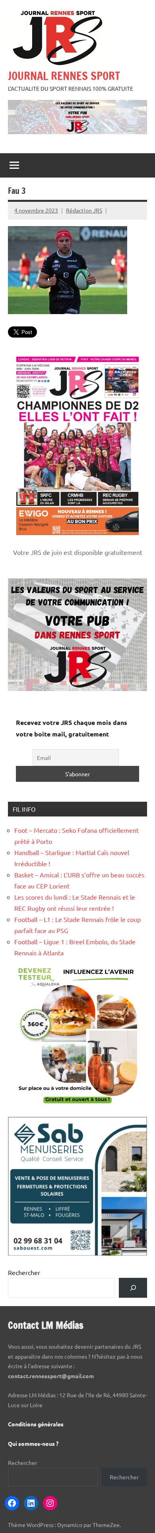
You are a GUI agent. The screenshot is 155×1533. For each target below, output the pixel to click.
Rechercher (24, 1272)
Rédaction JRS (84, 210)
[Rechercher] (133, 1287)
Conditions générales (36, 1424)
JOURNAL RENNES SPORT (64, 76)
